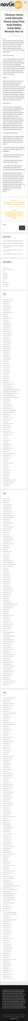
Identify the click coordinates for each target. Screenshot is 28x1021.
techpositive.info (6, 809)
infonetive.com (6, 619)
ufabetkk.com (6, 585)
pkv (3, 271)
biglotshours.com (7, 329)
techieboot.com (6, 310)
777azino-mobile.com (8, 404)
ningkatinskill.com (7, 440)
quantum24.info (6, 867)
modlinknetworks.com (8, 948)
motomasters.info (7, 861)
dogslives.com (6, 822)
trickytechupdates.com (8, 673)
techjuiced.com (6, 322)
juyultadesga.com (7, 416)
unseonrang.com (7, 810)
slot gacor (5, 267)
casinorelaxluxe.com (7, 931)
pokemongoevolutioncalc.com (10, 959)
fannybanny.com (6, 942)
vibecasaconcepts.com (8, 865)
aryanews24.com (7, 401)
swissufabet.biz (6, 346)
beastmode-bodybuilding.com (9, 713)
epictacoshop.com (7, 621)
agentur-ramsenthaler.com (9, 854)
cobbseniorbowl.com (7, 406)
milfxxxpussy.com (7, 455)
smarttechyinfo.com (7, 758)
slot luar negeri (10, 993)
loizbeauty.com (6, 575)
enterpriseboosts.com (8, 560)
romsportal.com (6, 972)
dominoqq (5, 276)
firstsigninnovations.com (8, 517)
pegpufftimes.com (7, 508)
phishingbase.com (7, 961)
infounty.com (6, 421)
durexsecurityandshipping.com (10, 410)
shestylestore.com (7, 976)
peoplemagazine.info (8, 301)
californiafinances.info (8, 624)
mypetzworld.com (7, 419)
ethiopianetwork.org (7, 794)
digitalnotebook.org (7, 760)
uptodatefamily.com (7, 457)
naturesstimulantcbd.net (8, 481)
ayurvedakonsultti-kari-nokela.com (11, 397)
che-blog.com (6, 731)
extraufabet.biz (6, 354)
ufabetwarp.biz (6, 337)
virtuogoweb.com (7, 327)
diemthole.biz (6, 583)
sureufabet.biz (6, 365)
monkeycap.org (6, 547)
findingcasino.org (7, 837)
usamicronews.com (7, 955)
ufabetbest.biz (6, 363)
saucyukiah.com (6, 498)
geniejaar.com (6, 747)
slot (19, 994)
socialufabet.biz (6, 359)
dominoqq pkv (16, 990)
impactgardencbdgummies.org (10, 480)
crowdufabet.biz (6, 378)
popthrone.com (6, 726)
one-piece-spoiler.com (8, 833)
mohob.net (5, 754)
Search (4, 224)
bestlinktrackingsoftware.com (9, 919)
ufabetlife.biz (6, 355)
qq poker (15, 1004)
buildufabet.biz (6, 380)
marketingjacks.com (7, 669)
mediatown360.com (7, 660)
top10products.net (7, 709)
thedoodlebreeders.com (8, 432)
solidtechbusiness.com (8, 882)
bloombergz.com (7, 558)
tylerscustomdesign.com (8, 526)
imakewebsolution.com (8, 730)
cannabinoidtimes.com (8, 773)
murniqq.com (22, 1001)
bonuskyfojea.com (7, 925)
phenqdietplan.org (7, 448)
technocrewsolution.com (8, 540)
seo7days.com (6, 600)
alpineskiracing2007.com (8, 654)
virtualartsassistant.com (8, 895)
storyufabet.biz (6, 369)
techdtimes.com (6, 308)
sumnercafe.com (7, 449)
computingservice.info (8, 805)
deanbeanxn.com (7, 722)
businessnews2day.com (8, 876)
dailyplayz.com (6, 936)
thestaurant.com (6, 918)
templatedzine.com (7, 444)
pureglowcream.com (7, 602)
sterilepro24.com (7, 880)
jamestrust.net (6, 570)
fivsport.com (6, 442)
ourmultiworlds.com (7, 504)
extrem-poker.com (7, 427)
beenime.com (6, 901)
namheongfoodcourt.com (9, 641)
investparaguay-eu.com (8, 423)
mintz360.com (6, 752)
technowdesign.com (7, 408)
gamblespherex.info (7, 852)
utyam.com (5, 461)
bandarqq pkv (6, 284)
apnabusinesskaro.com (8, 683)
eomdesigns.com (7, 856)
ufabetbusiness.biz (7, 348)
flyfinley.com (6, 735)
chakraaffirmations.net (8, 741)
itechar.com (5, 314)
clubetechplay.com (7, 933)
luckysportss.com (7, 951)
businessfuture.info (7, 716)
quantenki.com (6, 869)
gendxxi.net (5, 859)
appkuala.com (6, 598)
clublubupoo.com (7, 921)
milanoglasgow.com (7, 643)
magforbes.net (6, 545)
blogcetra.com (6, 814)
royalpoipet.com (6, 916)
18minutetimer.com (7, 782)
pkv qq (10, 990)
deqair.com (5, 436)
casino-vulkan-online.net (8, 656)
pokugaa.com (6, 966)
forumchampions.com (8, 511)
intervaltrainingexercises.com (9, 912)
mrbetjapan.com (6, 594)
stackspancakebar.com (8, 639)
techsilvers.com (6, 438)
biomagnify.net (6, 485)
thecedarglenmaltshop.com (9, 698)
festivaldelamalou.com (8, 515)
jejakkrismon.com (7, 581)
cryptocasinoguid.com (8, 387)
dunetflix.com (6, 451)
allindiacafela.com (7, 652)
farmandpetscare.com (8, 803)
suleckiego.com (6, 684)
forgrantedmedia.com (8, 523)
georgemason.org (7, 699)
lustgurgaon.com (7, 745)
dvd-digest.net (6, 634)
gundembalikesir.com (8, 312)
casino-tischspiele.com (8, 566)
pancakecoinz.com (7, 733)
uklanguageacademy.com (9, 703)
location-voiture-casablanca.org (10, 889)
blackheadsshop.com (7, 887)
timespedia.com (6, 579)
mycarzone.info (6, 863)
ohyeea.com (5, 464)
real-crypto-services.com (8, 417)
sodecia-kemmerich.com (8, 903)
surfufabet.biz (6, 361)
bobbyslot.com (6, 748)
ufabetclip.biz (6, 338)
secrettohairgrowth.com (8, 606)
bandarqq (5, 275)
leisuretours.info (6, 799)
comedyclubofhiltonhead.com (9, 893)
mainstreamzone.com (8, 786)
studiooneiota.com (7, 835)
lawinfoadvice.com (7, 446)
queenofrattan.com (7, 825)
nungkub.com (6, 468)
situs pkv (5, 273)
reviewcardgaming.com (8, 884)
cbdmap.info (6, 720)
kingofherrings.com (7, 592)
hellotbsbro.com (6, 801)
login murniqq (20, 1003)
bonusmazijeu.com (7, 923)
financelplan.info (6, 714)
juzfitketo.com (6, 476)
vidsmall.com (6, 874)
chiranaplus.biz (6, 637)
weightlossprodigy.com (8, 756)
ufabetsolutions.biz (7, 357)
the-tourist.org (6, 553)
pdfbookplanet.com (7, 824)
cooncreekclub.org (7, 506)
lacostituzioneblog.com (8, 463)
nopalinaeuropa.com (7, 483)
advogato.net (6, 555)
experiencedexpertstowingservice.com (11, 886)
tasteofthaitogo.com (7, 607)
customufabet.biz (7, 367)
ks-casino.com (6, 429)
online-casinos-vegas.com (9, 666)
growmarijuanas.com (7, 788)
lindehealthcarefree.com (8, 705)
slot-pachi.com (6, 765)
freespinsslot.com (7, 767)
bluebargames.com (7, 513)
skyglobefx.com (6, 850)
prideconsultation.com (8, 737)
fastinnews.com (6, 940)
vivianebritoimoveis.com (8, 543)
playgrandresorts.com (8, 970)
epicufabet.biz (6, 370)
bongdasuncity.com (7, 763)
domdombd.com (6, 935)
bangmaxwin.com (7, 617)
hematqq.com (6, 1003)
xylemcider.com (6, 472)
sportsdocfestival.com (8, 974)
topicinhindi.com (6, 701)
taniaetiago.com (6, 474)
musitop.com (6, 459)
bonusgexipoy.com (7, 929)
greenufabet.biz (6, 350)
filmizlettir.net (6, 502)
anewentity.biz (6, 596)
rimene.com (5, 630)
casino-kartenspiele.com (8, 562)
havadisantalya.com (7, 307)
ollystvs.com (5, 818)
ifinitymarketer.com (7, 944)
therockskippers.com (7, 649)
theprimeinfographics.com (9, 897)
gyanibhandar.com (7, 335)
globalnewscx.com (7, 820)
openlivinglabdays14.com (8, 395)
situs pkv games (20, 991)
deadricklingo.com (7, 848)
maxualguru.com (7, 762)
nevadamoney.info (7, 628)
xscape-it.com (6, 402)
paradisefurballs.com (7, 769)
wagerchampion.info (7, 844)
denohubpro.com (7, 829)
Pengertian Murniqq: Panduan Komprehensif (13, 240)
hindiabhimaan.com (7, 675)
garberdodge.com (7, 519)
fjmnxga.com (6, 613)
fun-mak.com (6, 904)
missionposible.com (7, 664)
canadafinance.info (7, 626)
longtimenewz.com (7, 950)
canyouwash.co (6, 305)
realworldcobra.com (7, 839)
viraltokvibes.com (7, 542)
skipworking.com (6, 573)
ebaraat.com (6, 320)
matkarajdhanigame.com (8, 724)
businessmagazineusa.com (9, 871)
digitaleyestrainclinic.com (8, 662)
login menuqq (13, 1003)
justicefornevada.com (8, 797)
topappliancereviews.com (9, 671)
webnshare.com (6, 790)
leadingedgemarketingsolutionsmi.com (12, 389)
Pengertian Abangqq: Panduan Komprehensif (13, 254)
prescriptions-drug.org (8, 538)
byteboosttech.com (7, 323)
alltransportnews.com (8, 382)
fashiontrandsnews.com (8, 384)
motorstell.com (6, 534)
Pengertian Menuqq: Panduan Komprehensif (13, 243)
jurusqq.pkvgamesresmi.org (19, 1007)
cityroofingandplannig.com (9, 412)
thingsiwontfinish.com (8, 978)
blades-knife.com (7, 831)
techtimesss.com (7, 530)
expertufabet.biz (6, 340)
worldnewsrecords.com (8, 878)
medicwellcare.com (7, 872)
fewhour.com (6, 780)
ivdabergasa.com (7, 414)
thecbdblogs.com (7, 679)
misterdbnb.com (6, 908)
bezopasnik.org (6, 611)
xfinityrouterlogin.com (8, 668)
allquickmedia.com (7, 587)
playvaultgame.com (7, 968)
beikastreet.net (6, 500)
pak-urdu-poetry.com (7, 812)
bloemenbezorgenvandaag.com (10, 604)
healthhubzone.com (7, 318)
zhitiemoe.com (6, 466)
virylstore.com (6, 532)
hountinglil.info (6, 739)
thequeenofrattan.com (8, 827)
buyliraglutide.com (7, 331)
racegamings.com (7, 963)
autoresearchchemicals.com (9, 681)
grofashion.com (6, 957)
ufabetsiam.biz (6, 344)
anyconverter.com (7, 577)
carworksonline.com (7, 528)
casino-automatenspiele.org (9, 564)
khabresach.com (6, 677)
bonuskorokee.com (7, 927)
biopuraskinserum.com (8, 622)
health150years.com (7, 536)
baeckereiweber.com (7, 299)
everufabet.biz (6, 376)
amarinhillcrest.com (7, 551)
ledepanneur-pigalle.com (8, 632)
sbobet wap (9, 1001)
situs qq (6, 991)
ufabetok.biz (6, 374)
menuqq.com (5, 990)
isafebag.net (6, 557)
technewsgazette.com (8, 589)
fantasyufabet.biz (7, 342)
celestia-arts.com (7, 510)
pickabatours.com (7, 711)
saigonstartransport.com (8, 615)
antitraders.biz (6, 399)
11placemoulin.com (7, 750)
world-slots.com (6, 728)
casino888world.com (7, 906)
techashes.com (6, 303)
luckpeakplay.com (7, 953)
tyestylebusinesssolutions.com (10, 914)
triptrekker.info (6, 857)
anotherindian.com (7, 470)
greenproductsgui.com (8, 775)
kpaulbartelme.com (7, 891)
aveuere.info (6, 771)
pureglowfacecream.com (8, 590)
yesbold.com (6, 316)
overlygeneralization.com (8, 792)
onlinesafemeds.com (7, 333)
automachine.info (7, 840)
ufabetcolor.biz (6, 352)
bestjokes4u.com (7, 743)
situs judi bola (17, 993)
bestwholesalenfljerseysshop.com (10, 393)
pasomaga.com (6, 478)
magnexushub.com (7, 325)
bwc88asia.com (6, 425)
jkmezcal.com (6, 910)
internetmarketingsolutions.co (10, 816)
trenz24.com (6, 572)
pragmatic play (14, 994)
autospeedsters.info (7, 842)
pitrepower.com (6, 658)
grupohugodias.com (7, 434)
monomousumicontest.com (9, 846)
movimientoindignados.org (9, 453)
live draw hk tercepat (7, 269)
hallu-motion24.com (7, 647)
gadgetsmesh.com (7, 795)
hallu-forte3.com (6, 645)
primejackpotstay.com (8, 965)
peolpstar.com (6, 525)
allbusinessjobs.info (7, 707)
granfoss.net (6, 651)
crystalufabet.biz (7, 372)
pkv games (9, 1004)
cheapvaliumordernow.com (9, 899)
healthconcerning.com (8, 777)
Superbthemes (14, 1018)
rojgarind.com (6, 778)
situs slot (8, 994)
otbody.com (5, 568)
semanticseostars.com (8, 784)
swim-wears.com (7, 521)
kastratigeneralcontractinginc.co (10, 391)
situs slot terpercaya (14, 996)
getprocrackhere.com (8, 938)
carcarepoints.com (7, 431)
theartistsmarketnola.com (9, 636)
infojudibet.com (6, 718)
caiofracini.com (6, 807)
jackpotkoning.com (7, 946)
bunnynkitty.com (6, 609)
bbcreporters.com (7, 385)
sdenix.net (5, 549)
